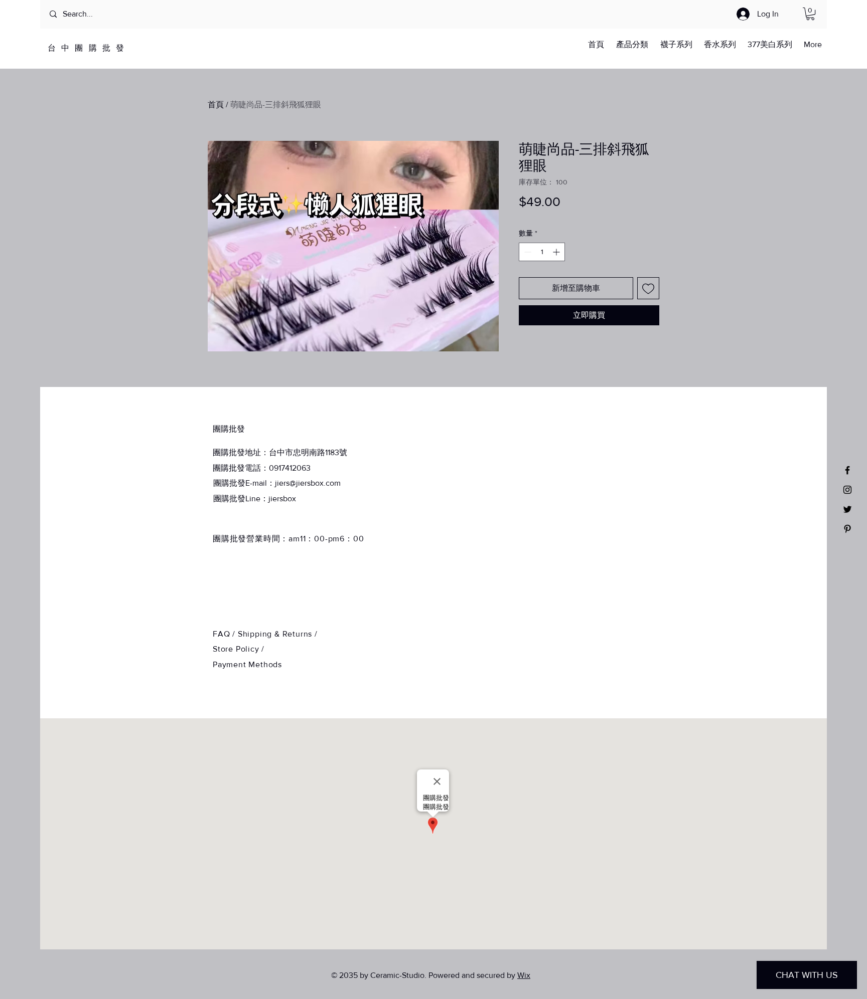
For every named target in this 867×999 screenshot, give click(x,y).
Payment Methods (247, 664)
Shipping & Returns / (278, 634)
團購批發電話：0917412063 (262, 468)
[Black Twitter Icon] (847, 509)
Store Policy (237, 649)
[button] (810, 14)
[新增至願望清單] (648, 288)
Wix (523, 975)
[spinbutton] (542, 252)
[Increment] (557, 252)
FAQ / (225, 634)
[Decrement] (526, 252)
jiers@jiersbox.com (308, 483)
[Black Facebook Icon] (847, 470)
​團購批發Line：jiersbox (254, 498)
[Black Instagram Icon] (847, 489)
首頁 (216, 104)
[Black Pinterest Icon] (847, 528)
